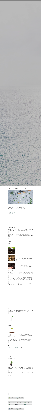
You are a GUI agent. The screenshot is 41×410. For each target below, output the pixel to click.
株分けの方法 (11, 213)
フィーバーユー (18, 291)
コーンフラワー (27, 259)
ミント (15, 347)
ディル (15, 291)
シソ (30, 259)
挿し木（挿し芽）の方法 (12, 212)
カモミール (24, 259)
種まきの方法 (11, 211)
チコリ (13, 291)
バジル (9, 347)
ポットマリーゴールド (22, 291)
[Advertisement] (20, 220)
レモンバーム (19, 347)
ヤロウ (17, 347)
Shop (1, 0)
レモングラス (17, 379)
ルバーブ (14, 379)
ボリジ (26, 291)
